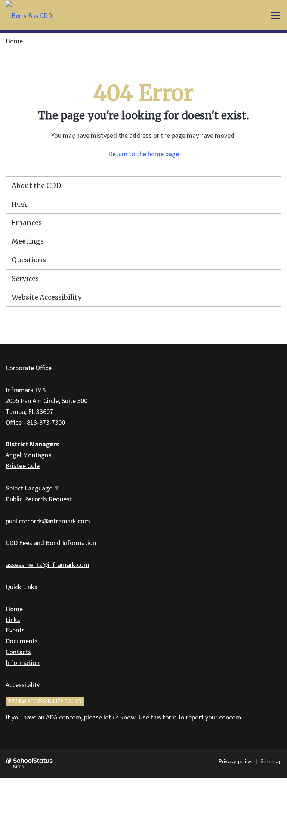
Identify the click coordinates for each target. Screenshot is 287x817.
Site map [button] (270, 761)
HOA (19, 204)
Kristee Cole (23, 465)
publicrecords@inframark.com (48, 521)
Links (13, 619)
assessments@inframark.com (47, 564)
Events (15, 630)
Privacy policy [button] (235, 761)
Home (14, 41)
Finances (27, 222)
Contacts (18, 651)
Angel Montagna (29, 455)
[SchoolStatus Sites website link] (29, 763)
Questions (29, 260)
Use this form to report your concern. (190, 717)
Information (23, 662)
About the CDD (36, 185)
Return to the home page (143, 153)
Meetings (28, 241)
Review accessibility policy (45, 701)
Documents (22, 641)
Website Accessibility (46, 297)
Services (25, 278)
